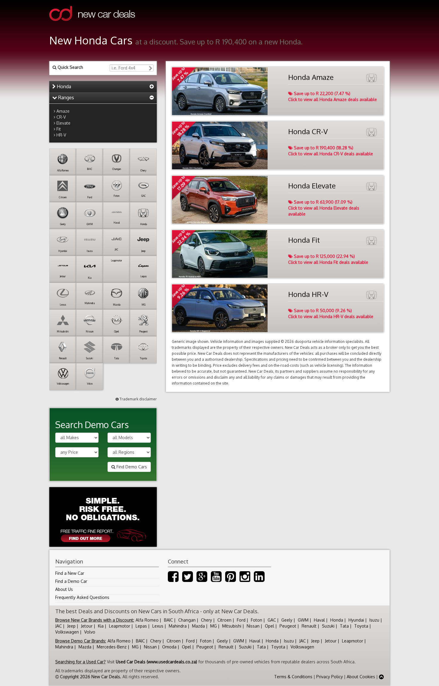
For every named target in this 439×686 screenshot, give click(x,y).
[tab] (103, 86)
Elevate (63, 123)
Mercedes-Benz (112, 646)
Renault (309, 625)
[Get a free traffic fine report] (103, 517)
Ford (241, 619)
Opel (269, 625)
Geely (286, 619)
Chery (206, 619)
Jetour (87, 625)
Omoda (169, 646)
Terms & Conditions (293, 676)
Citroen (224, 619)
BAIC (168, 619)
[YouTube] (216, 579)
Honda (63, 86)
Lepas (141, 625)
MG (213, 625)
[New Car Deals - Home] (92, 25)
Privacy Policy (329, 676)
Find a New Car (69, 573)
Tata (344, 625)
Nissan (253, 625)
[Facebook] (173, 579)
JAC (58, 625)
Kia (101, 625)
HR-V (61, 134)
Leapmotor (119, 625)
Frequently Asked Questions (82, 597)
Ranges (65, 97)
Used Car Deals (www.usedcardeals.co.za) (156, 661)
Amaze (63, 111)
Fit (58, 128)
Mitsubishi (231, 625)
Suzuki (328, 625)
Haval (319, 619)
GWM (303, 619)
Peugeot (288, 625)
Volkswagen (67, 631)
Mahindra (178, 625)
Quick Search (69, 67)
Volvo (89, 631)
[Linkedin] (259, 579)
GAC (272, 619)
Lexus (157, 625)
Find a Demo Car (71, 581)
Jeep (71, 625)
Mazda (198, 625)
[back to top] (381, 676)
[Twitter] (187, 579)
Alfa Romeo (147, 619)
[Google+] (202, 579)
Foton (256, 619)
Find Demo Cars (131, 466)
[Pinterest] (230, 579)
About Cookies (361, 676)
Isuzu (374, 619)
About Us (64, 589)
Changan (187, 619)
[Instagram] (245, 579)
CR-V (61, 117)
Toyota (361, 625)
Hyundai (356, 619)
